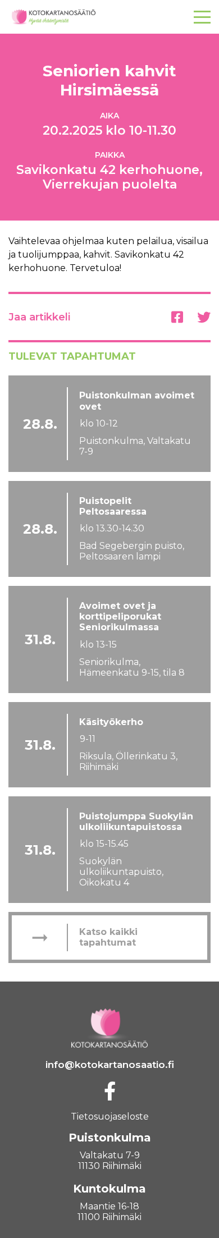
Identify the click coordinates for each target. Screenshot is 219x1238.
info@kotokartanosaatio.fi (109, 1064)
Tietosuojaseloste (110, 1116)
